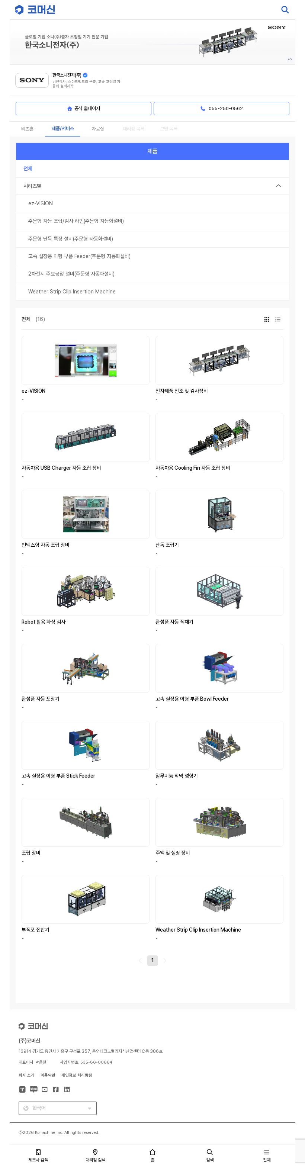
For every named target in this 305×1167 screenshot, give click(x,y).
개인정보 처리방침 (76, 1075)
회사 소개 (27, 1075)
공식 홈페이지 (87, 108)
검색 (210, 1160)
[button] (285, 1103)
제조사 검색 (38, 1160)
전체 (266, 1160)
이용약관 (48, 1075)
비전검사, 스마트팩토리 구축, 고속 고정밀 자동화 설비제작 (86, 84)
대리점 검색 (95, 1160)
